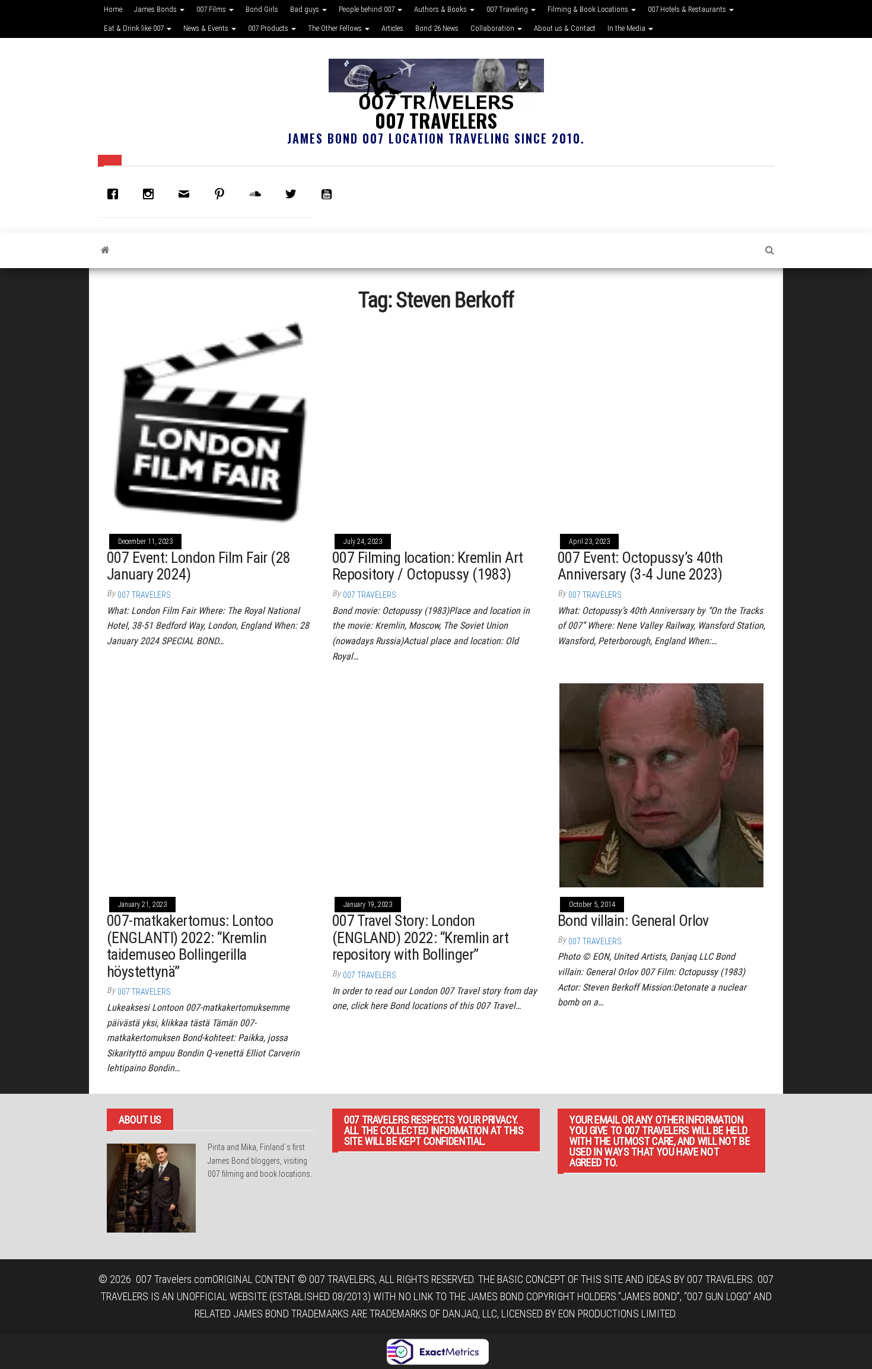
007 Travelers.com (174, 1279)
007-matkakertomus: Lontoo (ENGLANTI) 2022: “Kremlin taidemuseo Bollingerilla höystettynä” (190, 946)
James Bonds (156, 9)
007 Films (212, 9)
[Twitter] (293, 194)
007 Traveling (508, 9)
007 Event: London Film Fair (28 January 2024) (199, 566)
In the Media (627, 28)
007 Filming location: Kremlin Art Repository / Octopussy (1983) (427, 566)
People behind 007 (367, 9)
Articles (392, 28)
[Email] (187, 194)
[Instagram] (151, 194)
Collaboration (493, 28)
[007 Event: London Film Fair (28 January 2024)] (210, 421)
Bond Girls (262, 9)
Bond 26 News (437, 28)
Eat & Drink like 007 (135, 28)
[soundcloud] (258, 194)
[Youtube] (329, 194)
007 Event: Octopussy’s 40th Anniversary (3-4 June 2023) (640, 566)
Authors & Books (441, 9)
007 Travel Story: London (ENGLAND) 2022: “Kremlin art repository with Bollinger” (420, 937)
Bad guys (305, 9)
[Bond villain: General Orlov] (661, 784)
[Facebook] (115, 194)
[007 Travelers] (105, 250)
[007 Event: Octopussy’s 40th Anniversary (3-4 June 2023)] (661, 421)
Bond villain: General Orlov (633, 920)
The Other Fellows (336, 28)
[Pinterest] (222, 194)
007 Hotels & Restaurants (688, 9)
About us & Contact (565, 28)
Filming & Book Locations (589, 9)
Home (113, 9)
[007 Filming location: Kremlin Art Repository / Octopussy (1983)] (436, 421)
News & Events (206, 28)
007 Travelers (436, 120)
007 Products (269, 28)
